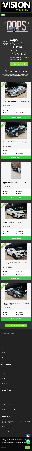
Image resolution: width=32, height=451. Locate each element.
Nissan (5, 357)
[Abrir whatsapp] (28, 441)
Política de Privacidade (9, 409)
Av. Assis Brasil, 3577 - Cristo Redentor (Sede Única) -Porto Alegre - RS (16, 421)
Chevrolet (6, 338)
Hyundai (6, 347)
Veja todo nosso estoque (17, 325)
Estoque (6, 374)
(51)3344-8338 (7, 426)
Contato (6, 383)
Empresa (6, 378)
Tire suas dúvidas (8, 404)
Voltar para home (18, 64)
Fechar (28, 448)
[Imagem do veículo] (16, 90)
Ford (5, 352)
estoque (25, 75)
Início (5, 369)
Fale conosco (7, 395)
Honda (5, 343)
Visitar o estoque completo (11, 400)
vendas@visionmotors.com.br (11, 431)
